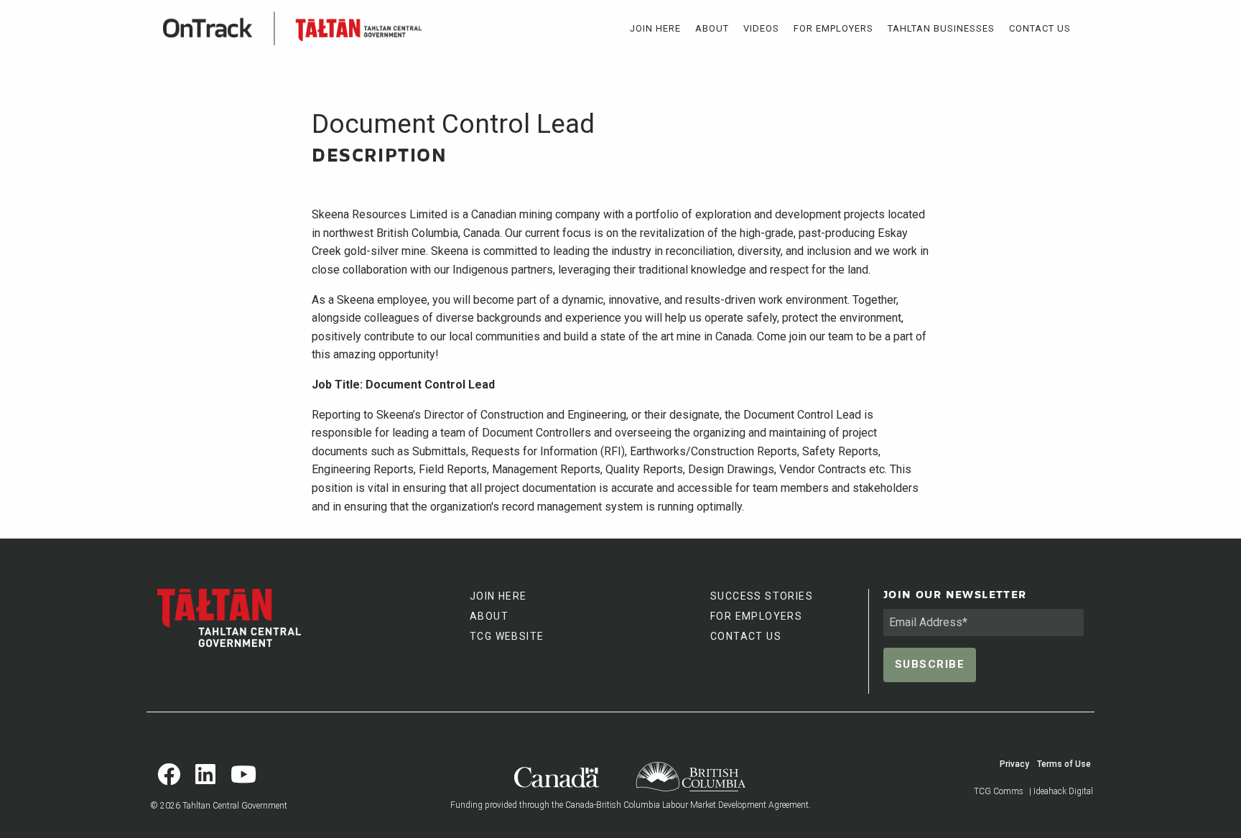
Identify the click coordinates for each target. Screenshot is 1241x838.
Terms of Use (1064, 764)
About (712, 28)
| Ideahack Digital (1061, 791)
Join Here (655, 28)
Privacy (1014, 764)
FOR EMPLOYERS (756, 616)
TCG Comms (998, 791)
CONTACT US (745, 636)
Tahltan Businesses (941, 28)
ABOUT (489, 616)
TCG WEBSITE (507, 636)
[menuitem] (655, 28)
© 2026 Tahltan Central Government (218, 806)
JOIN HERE (498, 596)
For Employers (833, 28)
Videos (761, 28)
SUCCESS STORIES (761, 596)
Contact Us (1040, 28)
